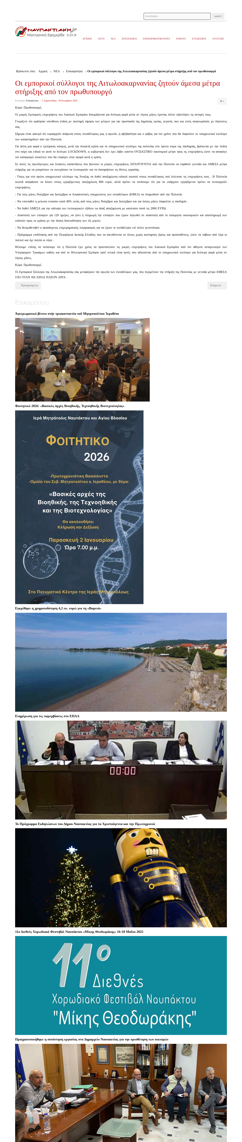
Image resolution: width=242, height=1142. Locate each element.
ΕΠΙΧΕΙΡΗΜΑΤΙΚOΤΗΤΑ (156, 38)
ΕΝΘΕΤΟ (181, 38)
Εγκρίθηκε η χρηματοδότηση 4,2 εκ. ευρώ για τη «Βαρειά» (58, 608)
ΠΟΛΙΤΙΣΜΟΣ (129, 38)
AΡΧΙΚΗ (87, 38)
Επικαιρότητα (32, 100)
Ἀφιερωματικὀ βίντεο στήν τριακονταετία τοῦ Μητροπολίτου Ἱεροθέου (67, 313)
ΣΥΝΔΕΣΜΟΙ (199, 38)
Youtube (218, 38)
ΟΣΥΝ (101, 38)
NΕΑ (113, 38)
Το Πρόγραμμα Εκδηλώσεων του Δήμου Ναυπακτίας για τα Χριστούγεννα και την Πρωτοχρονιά (85, 824)
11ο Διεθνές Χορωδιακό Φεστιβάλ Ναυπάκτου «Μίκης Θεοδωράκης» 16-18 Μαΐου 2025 (79, 932)
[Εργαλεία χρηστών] (222, 101)
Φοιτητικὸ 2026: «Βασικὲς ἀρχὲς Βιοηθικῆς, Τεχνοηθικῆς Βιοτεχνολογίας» (69, 406)
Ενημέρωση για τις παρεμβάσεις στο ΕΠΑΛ (47, 716)
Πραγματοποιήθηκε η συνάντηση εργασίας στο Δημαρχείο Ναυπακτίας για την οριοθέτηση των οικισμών (91, 1039)
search (218, 16)
